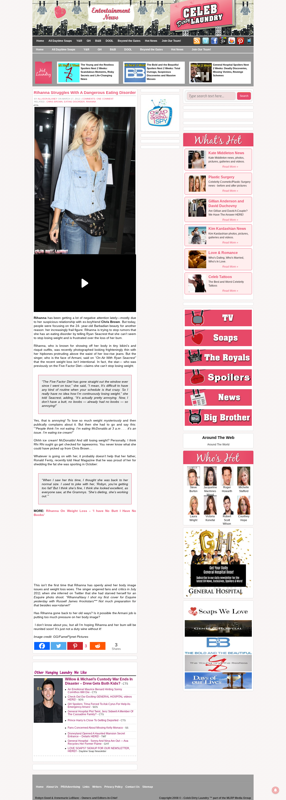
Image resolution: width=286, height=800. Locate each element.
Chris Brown (54, 101)
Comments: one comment (98, 99)
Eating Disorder (74, 101)
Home (40, 40)
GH (89, 40)
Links (86, 786)
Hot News (151, 40)
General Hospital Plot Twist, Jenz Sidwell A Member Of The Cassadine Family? (100, 713)
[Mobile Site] (249, 40)
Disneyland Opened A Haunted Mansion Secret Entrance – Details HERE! (96, 735)
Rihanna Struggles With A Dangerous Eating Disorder (85, 92)
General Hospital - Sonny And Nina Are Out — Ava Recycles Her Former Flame (98, 742)
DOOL (109, 40)
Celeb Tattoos (220, 277)
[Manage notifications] (275, 790)
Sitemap (147, 786)
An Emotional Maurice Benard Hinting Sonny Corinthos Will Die (95, 691)
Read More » (230, 166)
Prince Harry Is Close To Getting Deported (93, 720)
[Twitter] (206, 40)
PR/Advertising (70, 786)
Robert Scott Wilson (227, 520)
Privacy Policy (113, 786)
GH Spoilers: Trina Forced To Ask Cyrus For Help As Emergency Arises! (99, 705)
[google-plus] (223, 40)
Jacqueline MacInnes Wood (210, 491)
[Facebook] (214, 40)
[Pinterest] (240, 40)
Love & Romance (223, 253)
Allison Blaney (47, 99)
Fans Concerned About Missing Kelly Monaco (95, 727)
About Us (52, 786)
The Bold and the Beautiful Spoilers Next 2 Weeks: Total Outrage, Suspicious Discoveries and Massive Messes (163, 71)
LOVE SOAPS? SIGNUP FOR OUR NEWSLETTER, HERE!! (99, 750)
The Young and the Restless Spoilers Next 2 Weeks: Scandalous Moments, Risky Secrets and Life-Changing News (97, 71)
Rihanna (91, 101)
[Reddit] (97, 646)
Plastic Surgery (221, 177)
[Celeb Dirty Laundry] (143, 17)
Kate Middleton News (226, 153)
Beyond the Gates (129, 40)
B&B (98, 40)
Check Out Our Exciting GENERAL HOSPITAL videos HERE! (100, 698)
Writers (97, 786)
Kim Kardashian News (227, 229)
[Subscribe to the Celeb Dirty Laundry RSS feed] (197, 40)
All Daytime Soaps (60, 40)
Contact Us (132, 786)
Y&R (79, 40)
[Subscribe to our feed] (232, 40)
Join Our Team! (171, 40)
